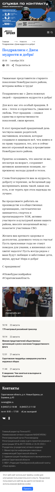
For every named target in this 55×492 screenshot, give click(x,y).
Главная (5, 42)
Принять (28, 489)
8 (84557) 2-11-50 (28, 407)
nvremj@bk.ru (7, 402)
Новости (23, 42)
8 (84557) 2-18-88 (9, 407)
